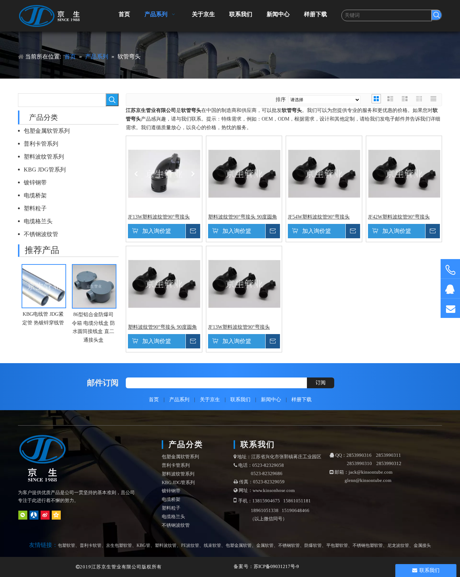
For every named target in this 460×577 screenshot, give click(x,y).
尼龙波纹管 (398, 545)
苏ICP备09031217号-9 (276, 566)
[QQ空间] (56, 515)
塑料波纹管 (165, 545)
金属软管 (264, 545)
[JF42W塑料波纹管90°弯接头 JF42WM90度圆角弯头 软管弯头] (404, 173)
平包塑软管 (337, 545)
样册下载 (301, 399)
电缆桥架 (35, 195)
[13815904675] (450, 270)
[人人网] (33, 515)
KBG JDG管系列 (45, 169)
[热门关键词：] (436, 15)
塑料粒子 (35, 208)
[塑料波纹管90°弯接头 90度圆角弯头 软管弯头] (244, 173)
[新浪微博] (45, 515)
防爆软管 (313, 545)
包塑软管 (66, 545)
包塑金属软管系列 (47, 131)
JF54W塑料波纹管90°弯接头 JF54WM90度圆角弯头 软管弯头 (323, 217)
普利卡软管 (90, 545)
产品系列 (179, 399)
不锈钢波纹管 (41, 234)
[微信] (22, 515)
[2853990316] (450, 288)
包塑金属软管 (239, 545)
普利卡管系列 (41, 144)
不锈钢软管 (289, 545)
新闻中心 (271, 399)
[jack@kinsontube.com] (450, 308)
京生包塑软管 (119, 545)
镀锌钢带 (35, 182)
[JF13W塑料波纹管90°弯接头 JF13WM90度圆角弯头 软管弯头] (164, 173)
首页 (154, 399)
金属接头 (422, 545)
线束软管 (212, 545)
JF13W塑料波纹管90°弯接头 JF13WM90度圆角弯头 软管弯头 (163, 217)
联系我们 (240, 399)
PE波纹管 (190, 545)
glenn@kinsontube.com (368, 480)
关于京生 (210, 399)
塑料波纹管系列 (44, 157)
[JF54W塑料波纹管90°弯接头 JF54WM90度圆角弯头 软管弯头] (324, 173)
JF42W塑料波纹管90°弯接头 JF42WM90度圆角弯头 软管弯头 (403, 217)
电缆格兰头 (38, 221)
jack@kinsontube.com (370, 472)
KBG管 (143, 545)
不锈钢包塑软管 (368, 545)
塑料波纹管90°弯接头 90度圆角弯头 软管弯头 (242, 217)
